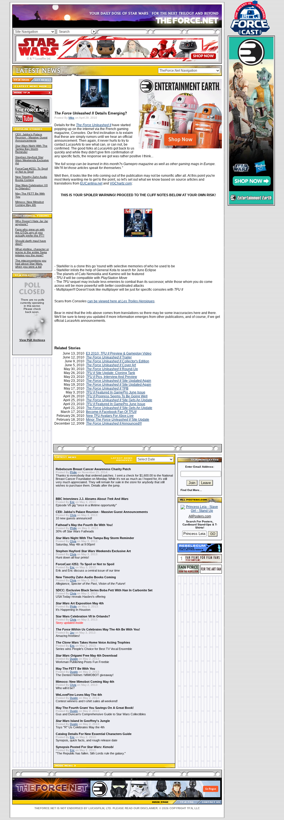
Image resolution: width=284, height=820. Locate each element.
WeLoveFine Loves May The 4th (79, 694)
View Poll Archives (32, 340)
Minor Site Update (117, 420)
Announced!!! (114, 423)
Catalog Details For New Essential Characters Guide (93, 734)
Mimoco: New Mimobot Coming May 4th (29, 203)
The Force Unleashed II (93, 125)
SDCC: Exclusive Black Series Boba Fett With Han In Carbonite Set (104, 590)
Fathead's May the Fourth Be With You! (84, 525)
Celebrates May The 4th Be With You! (98, 629)
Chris (73, 515)
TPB (107, 388)
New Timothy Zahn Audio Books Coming (31, 178)
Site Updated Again (118, 381)
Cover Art (111, 365)
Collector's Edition (117, 361)
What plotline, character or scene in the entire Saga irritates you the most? (32, 252)
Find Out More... (191, 490)
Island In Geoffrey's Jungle (83, 720)
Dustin (74, 658)
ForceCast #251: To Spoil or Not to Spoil (31, 170)
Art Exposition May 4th (80, 603)
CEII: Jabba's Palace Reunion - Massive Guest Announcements (31, 137)
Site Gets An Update (119, 400)
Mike (71, 117)
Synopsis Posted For (84, 747)
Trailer (109, 357)
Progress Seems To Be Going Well (117, 396)
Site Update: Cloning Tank (110, 373)
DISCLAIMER (149, 808)
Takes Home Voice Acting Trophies (93, 642)
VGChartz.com (121, 183)
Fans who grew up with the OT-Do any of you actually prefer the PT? (30, 232)
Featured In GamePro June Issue (115, 404)
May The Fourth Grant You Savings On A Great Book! (95, 707)
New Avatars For (110, 416)
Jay (72, 632)
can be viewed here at (120, 301)
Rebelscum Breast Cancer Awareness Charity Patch (93, 469)
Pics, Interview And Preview (111, 377)
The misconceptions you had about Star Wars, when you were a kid (30, 263)
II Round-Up (112, 369)
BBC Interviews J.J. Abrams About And (92, 498)
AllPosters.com (200, 516)
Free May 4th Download (86, 655)
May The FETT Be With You (75, 668)
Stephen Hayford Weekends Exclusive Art (32, 160)
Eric (72, 502)
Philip (73, 472)
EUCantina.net (91, 183)
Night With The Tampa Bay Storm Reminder (31, 148)
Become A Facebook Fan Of (111, 412)
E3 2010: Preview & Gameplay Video (118, 353)
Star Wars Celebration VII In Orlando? (83, 616)
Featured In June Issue (115, 392)
